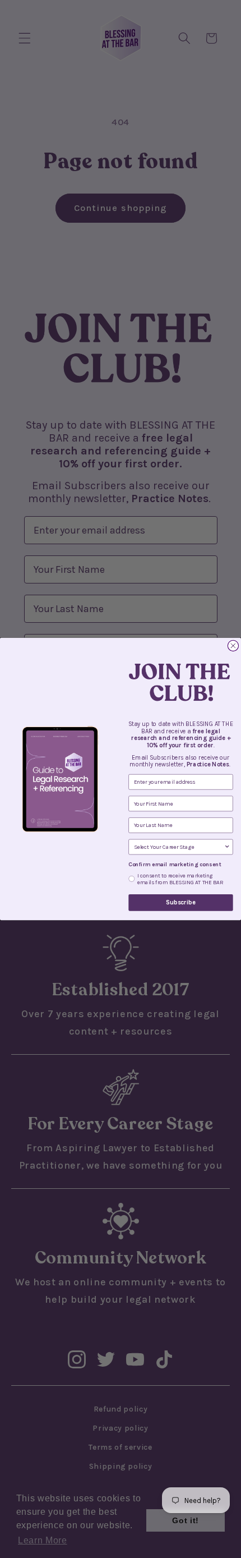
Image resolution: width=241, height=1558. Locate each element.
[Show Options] (227, 846)
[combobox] (179, 846)
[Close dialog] (233, 645)
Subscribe (180, 902)
